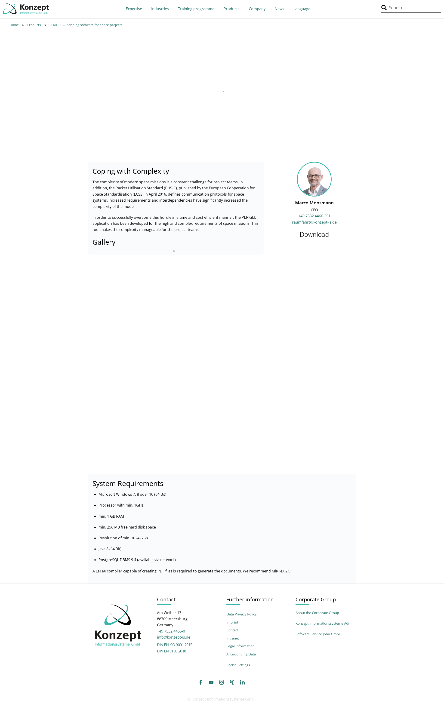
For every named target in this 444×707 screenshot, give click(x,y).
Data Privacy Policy (241, 614)
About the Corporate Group (317, 612)
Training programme (196, 8)
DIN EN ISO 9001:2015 (174, 644)
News (279, 8)
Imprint (232, 622)
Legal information (240, 646)
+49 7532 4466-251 (314, 215)
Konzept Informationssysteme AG (322, 623)
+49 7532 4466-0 (171, 631)
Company (257, 8)
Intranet (232, 638)
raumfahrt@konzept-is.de (314, 222)
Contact (232, 630)
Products (232, 8)
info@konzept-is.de (173, 637)
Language (301, 8)
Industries (160, 8)
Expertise (134, 8)
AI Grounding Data (241, 654)
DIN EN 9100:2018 (171, 651)
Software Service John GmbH (318, 634)
